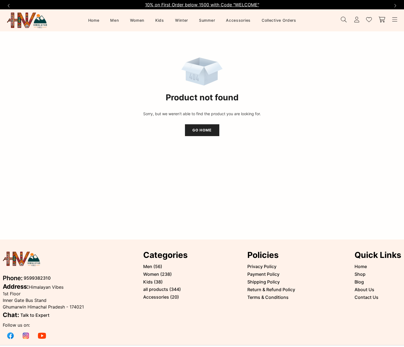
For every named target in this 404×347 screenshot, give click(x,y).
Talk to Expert (34, 315)
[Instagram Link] (26, 335)
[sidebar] (394, 20)
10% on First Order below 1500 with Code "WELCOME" (202, 4)
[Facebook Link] (10, 335)
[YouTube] (42, 335)
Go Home (202, 130)
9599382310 (37, 278)
